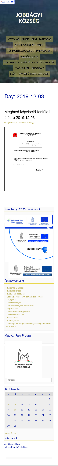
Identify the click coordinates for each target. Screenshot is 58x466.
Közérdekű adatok (15, 287)
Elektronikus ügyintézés (20, 311)
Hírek (25, 39)
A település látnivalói (29, 44)
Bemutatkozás (41, 39)
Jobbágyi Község (29, 17)
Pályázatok (44, 50)
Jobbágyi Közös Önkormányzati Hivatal (25, 296)
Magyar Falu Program (29, 68)
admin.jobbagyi (28, 122)
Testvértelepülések (20, 50)
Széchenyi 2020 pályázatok (21, 62)
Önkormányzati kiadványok (21, 305)
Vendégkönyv (29, 56)
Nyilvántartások (16, 314)
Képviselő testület (16, 293)
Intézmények (15, 302)
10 (15, 409)
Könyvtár (48, 62)
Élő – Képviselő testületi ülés (29, 73)
